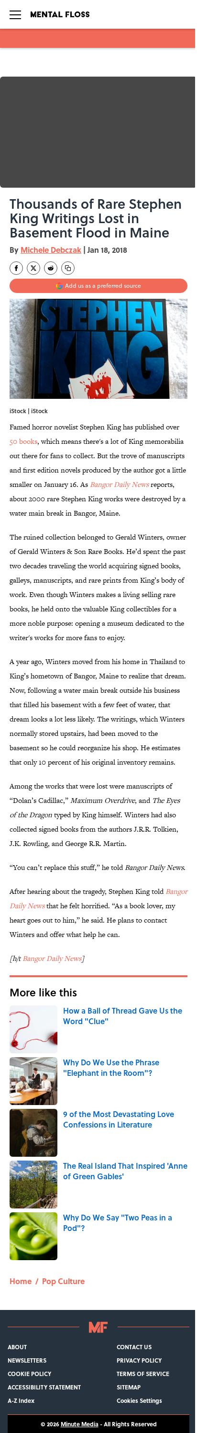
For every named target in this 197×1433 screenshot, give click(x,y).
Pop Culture (63, 1280)
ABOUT (17, 1347)
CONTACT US (134, 1347)
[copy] (68, 268)
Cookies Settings (139, 1400)
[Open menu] (15, 14)
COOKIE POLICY (29, 1373)
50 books (23, 441)
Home (21, 1280)
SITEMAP (129, 1387)
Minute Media (79, 1424)
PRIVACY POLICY (139, 1360)
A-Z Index (21, 1400)
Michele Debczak (51, 249)
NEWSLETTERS (27, 1360)
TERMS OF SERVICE (143, 1373)
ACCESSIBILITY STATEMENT (44, 1387)
